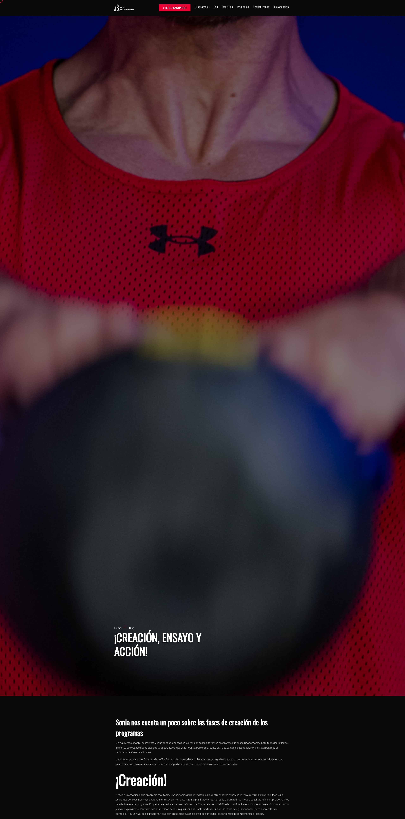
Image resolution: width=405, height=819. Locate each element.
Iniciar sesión (281, 6)
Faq (216, 6)
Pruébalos (243, 6)
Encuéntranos (261, 6)
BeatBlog (227, 6)
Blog (131, 627)
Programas (201, 6)
